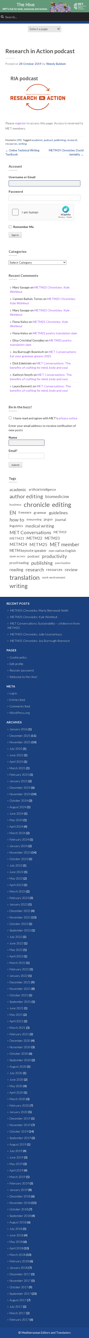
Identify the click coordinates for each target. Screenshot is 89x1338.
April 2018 (16, 1248)
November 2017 (20, 1280)
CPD (19, 140)
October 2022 (19, 924)
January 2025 (19, 781)
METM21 (17, 538)
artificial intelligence (42, 489)
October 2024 (19, 800)
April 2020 (16, 1092)
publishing (60, 140)
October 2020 (19, 1053)
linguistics (16, 526)
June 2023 (16, 872)
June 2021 (16, 1008)
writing (23, 143)
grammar (40, 512)
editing (61, 504)
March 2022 (17, 963)
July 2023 (16, 865)
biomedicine (57, 496)
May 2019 (16, 1164)
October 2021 (19, 995)
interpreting (34, 519)
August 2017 (18, 1300)
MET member (64, 544)
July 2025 (16, 748)
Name (13, 437)
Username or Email (22, 177)
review (71, 569)
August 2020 (18, 1066)
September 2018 (20, 1216)
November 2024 (20, 794)
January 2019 (19, 1190)
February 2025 (19, 774)
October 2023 (19, 859)
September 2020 (20, 1060)
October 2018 (19, 1209)
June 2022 (16, 943)
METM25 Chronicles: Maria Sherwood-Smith (39, 610)
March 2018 (17, 1254)
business (15, 504)
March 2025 (17, 768)
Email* (13, 450)
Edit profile (16, 664)
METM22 (34, 538)
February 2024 (19, 839)
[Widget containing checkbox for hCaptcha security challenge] (41, 212)
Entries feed (17, 700)
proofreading (19, 563)
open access (17, 556)
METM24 (18, 544)
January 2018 (19, 1267)
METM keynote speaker (28, 550)
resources (11, 143)
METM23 (52, 538)
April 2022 (16, 956)
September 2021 (20, 1001)
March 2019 (17, 1177)
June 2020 (16, 1079)
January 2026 (19, 729)
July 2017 (16, 1306)
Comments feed (20, 706)
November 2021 (20, 988)
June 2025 (16, 755)
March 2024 (17, 833)
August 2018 (18, 1222)
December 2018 (20, 1196)
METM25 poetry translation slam (55, 333)
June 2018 (16, 1235)
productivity (54, 556)
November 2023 (20, 852)
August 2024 (18, 807)
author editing (26, 496)
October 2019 (19, 1131)
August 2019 (18, 1144)
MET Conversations (30, 532)
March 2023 (17, 891)
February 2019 (19, 1183)
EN (13, 513)
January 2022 (19, 975)
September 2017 (20, 1293)
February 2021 (19, 1034)
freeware (24, 512)
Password (16, 191)
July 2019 (16, 1151)
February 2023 (19, 898)
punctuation (62, 563)
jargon (48, 519)
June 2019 (16, 1157)
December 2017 (20, 1274)
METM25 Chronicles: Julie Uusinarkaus (36, 634)
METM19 (60, 532)
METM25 (38, 544)
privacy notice (68, 418)
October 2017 (19, 1287)
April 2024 (16, 826)
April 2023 (16, 885)
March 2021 (17, 1027)
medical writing (39, 525)
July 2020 (16, 1073)
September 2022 (20, 930)
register (20, 123)
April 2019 (16, 1170)
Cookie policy (18, 657)
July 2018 (16, 1229)
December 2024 (20, 787)
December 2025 (20, 735)
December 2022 (20, 911)
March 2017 (17, 1313)
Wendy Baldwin (56, 64)
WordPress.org (20, 713)
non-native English (62, 551)
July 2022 (16, 937)
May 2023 (16, 878)
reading (16, 569)
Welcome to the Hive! (24, 677)
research (72, 140)
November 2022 (20, 917)
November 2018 (20, 1203)
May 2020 (16, 1086)
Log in (13, 693)
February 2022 (19, 969)
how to (17, 519)
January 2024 (19, 846)
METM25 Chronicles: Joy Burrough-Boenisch (40, 641)
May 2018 (16, 1241)
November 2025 (20, 742)
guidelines (58, 512)
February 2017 (19, 1319)
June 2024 (16, 813)
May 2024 (16, 820)
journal (60, 520)
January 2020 (19, 1112)
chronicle (37, 504)
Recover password (22, 670)
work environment (53, 577)
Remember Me (23, 227)
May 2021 (16, 1014)
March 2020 (17, 1099)
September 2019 (20, 1138)
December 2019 (20, 1118)
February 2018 (19, 1261)
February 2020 (19, 1105)
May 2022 (16, 950)
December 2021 (20, 982)
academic (37, 140)
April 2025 (16, 761)
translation (25, 577)
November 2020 (20, 1047)
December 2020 (20, 1040)
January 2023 (19, 904)
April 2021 (16, 1021)
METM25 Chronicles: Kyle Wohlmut (33, 617)
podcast (48, 140)
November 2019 (20, 1125)
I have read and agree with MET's (44, 418)
